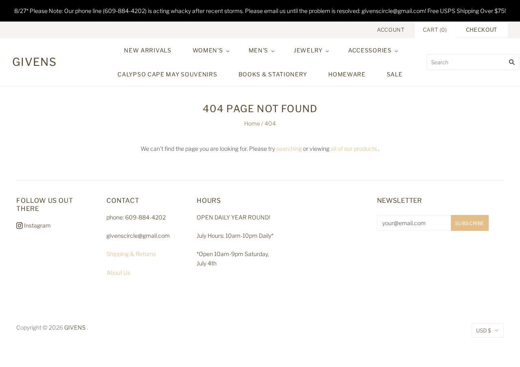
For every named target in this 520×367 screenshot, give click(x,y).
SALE (395, 74)
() (435, 29)
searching (289, 148)
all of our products (354, 148)
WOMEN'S (208, 50)
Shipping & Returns (131, 253)
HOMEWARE (347, 74)
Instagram (37, 225)
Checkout (481, 30)
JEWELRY (308, 50)
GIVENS (75, 327)
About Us (118, 272)
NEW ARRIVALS (147, 50)
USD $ (483, 330)
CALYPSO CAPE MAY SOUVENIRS (167, 74)
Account (391, 29)
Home (252, 123)
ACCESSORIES (370, 50)
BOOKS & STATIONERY (273, 74)
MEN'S (259, 50)
